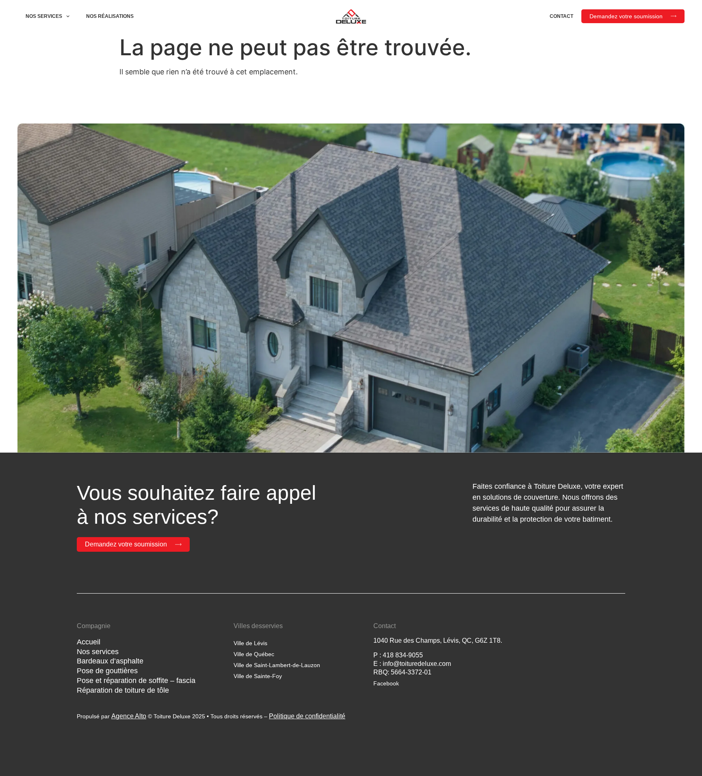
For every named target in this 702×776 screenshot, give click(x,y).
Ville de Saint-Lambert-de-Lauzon (277, 665)
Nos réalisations (110, 16)
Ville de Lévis (250, 643)
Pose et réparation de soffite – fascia (136, 680)
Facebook (386, 683)
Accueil (88, 642)
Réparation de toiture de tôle (123, 690)
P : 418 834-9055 (398, 655)
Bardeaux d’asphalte (110, 661)
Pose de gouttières (107, 671)
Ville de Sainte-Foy (258, 676)
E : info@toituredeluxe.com (412, 663)
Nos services (44, 16)
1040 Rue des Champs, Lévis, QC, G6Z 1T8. (437, 640)
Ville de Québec (254, 654)
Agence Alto (128, 716)
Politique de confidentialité (307, 716)
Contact (561, 16)
